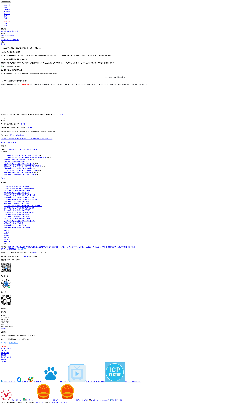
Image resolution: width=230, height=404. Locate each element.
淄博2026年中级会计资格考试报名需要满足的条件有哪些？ (23, 166)
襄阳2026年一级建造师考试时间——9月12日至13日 (20, 174)
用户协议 (64, 402)
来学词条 (3, 359)
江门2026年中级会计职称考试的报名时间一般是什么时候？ (23, 206)
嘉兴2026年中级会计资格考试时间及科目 (17, 201)
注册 (5, 25)
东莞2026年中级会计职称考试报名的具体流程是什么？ (21, 199)
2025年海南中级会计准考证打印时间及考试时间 (22, 149)
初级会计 (3, 40)
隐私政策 (3, 355)
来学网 (61, 115)
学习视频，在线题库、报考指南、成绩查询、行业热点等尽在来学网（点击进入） (26, 139)
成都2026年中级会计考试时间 (13, 223)
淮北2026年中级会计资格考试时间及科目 (17, 210)
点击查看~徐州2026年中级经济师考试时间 (17, 159)
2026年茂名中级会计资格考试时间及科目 (17, 219)
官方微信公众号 (6, 357)
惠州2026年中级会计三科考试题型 (15, 225)
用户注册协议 (5, 353)
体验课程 (7, 11)
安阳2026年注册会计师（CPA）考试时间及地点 (19, 172)
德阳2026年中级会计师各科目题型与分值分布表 (19, 197)
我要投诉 (3, 328)
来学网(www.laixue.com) (8, 142)
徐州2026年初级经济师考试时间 (14, 162)
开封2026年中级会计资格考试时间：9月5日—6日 (19, 221)
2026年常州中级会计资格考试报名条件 (16, 193)
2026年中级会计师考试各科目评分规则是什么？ (19, 188)
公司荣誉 (3, 361)
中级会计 (7, 5)
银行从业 (15, 31)
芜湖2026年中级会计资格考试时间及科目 (17, 216)
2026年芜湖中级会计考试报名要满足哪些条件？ (19, 208)
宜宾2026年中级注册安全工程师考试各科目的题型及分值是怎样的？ (25, 157)
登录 (5, 23)
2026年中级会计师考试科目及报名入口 (16, 186)
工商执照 (34, 252)
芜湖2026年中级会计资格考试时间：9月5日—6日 (19, 195)
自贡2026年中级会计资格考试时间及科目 (17, 227)
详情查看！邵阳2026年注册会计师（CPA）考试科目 (20, 170)
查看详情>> (39, 402)
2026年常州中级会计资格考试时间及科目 (17, 191)
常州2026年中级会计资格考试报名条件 (16, 214)
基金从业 (3, 31)
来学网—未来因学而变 (17, 135)
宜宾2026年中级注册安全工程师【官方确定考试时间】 (21, 155)
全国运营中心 (13, 343)
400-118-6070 (8, 21)
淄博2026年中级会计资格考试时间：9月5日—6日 (19, 164)
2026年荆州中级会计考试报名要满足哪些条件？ (19, 212)
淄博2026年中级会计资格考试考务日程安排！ (18, 168)
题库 (5, 16)
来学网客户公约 (6, 348)
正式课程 (7, 9)
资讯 (5, 18)
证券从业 (9, 31)
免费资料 (7, 14)
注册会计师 (15, 40)
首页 (5, 7)
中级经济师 (11, 35)
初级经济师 (4, 35)
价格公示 (3, 350)
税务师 (3, 44)
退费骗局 (3, 346)
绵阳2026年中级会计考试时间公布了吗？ (17, 203)
